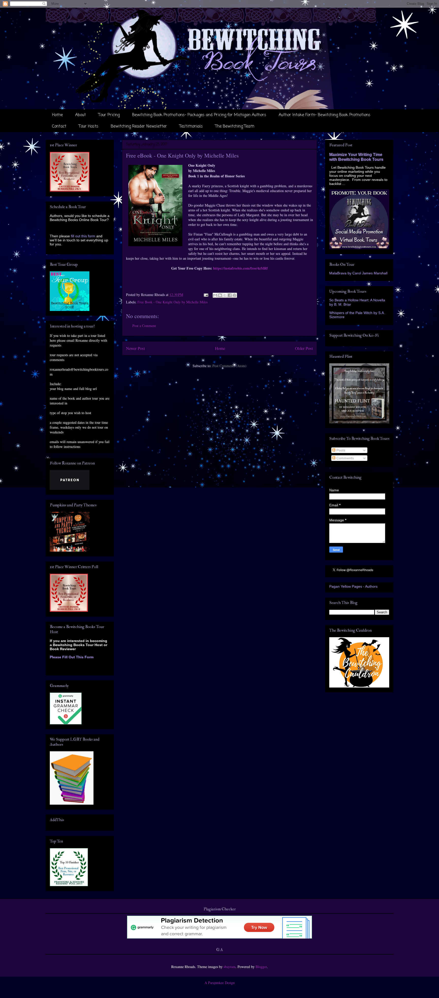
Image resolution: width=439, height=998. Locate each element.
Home (57, 115)
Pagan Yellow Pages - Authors (353, 586)
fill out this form (83, 236)
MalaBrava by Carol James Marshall (358, 273)
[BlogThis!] (220, 295)
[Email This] (215, 295)
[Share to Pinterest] (234, 295)
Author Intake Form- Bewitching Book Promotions (324, 115)
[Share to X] (224, 295)
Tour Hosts (88, 126)
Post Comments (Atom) (229, 365)
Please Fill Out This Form (71, 657)
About (80, 115)
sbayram (230, 966)
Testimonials (191, 126)
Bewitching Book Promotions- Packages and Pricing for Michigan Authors (199, 115)
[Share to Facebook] (229, 295)
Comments (344, 458)
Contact (59, 126)
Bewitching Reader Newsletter (139, 126)
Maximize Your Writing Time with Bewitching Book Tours (356, 157)
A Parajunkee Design (220, 982)
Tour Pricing (109, 115)
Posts (340, 450)
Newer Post (135, 348)
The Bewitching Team (234, 126)
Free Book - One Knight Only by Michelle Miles (172, 302)
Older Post (304, 348)
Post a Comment (144, 325)
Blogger (261, 966)
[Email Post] (205, 294)
